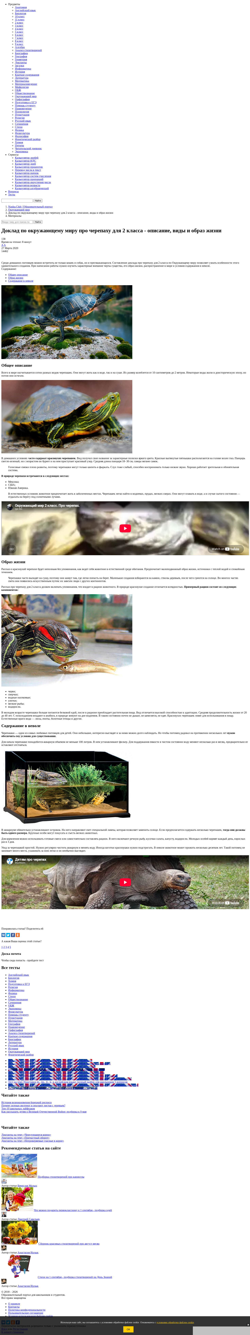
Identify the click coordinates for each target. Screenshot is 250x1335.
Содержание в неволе (20, 280)
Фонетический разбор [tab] (21, 1054)
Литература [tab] (15, 1042)
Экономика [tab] (14, 1008)
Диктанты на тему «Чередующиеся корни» (26, 1134)
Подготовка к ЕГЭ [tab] (19, 984)
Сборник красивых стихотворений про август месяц (68, 1243)
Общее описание (18, 274)
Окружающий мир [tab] (19, 1051)
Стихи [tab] (12, 996)
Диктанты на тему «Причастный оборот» (25, 1137)
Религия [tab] (13, 987)
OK (128, 1329)
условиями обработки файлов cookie (175, 1322)
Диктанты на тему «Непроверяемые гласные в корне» (32, 1140)
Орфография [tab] (15, 1030)
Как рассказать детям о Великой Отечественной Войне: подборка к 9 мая (43, 1111)
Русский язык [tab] (16, 1045)
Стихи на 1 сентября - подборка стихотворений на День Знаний (75, 1277)
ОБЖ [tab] (11, 1005)
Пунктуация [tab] (15, 1017)
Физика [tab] (12, 993)
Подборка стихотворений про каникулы (61, 1176)
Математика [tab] (15, 1020)
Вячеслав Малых (27, 1185)
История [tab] (13, 1048)
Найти (38, 222)
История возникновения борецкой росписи (26, 1102)
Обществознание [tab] (18, 999)
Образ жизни (15, 277)
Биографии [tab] (14, 1039)
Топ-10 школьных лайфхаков (18, 1108)
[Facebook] (13, 935)
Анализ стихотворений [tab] (21, 1033)
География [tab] (14, 1024)
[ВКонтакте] (3, 935)
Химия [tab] (12, 981)
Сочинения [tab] (14, 1002)
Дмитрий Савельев (29, 1219)
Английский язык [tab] (18, 974)
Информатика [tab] (16, 990)
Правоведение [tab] (16, 1027)
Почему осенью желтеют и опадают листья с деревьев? (33, 1105)
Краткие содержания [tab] (20, 1036)
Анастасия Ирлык (28, 1252)
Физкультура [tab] (15, 1011)
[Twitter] (8, 935)
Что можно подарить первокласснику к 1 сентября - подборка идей (73, 1210)
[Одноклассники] (18, 935)
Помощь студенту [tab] (18, 1014)
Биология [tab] (13, 977)
